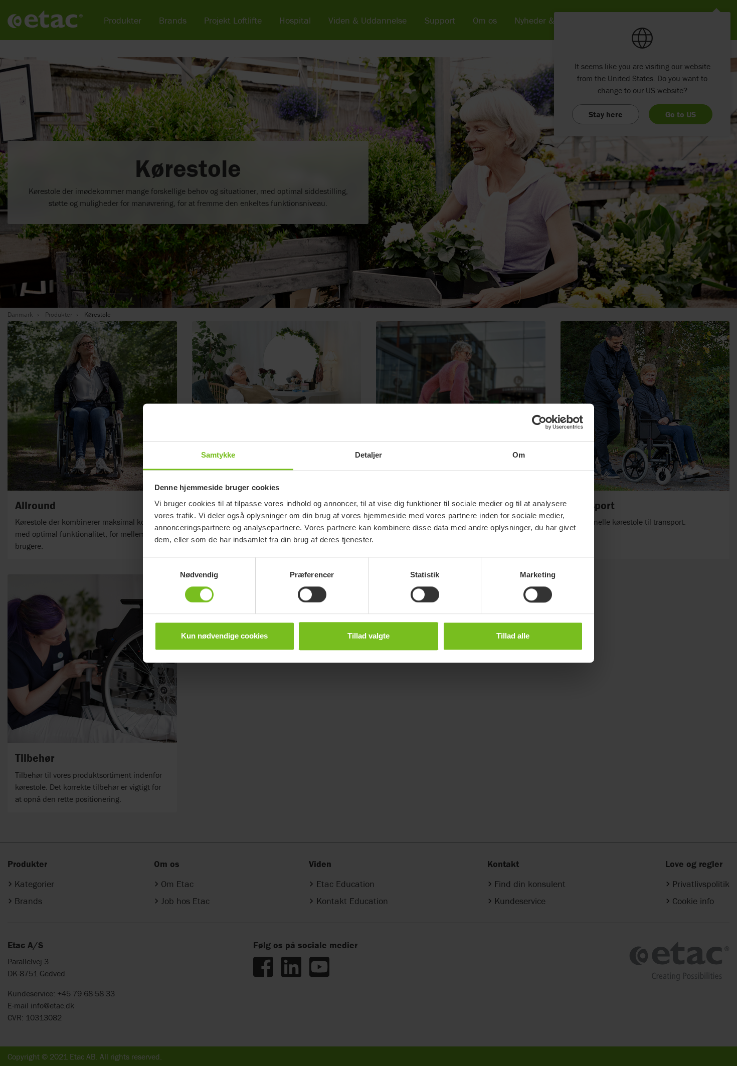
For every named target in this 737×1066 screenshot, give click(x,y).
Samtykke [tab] (218, 455)
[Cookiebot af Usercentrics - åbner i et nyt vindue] (539, 422)
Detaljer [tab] (369, 455)
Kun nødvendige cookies (224, 636)
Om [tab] (518, 455)
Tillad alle (512, 636)
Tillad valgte (368, 636)
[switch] (312, 594)
